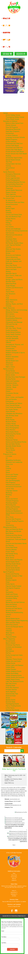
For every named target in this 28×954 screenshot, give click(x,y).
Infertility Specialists (12, 338)
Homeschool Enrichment (13, 486)
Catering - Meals (11, 387)
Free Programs (10, 482)
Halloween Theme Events (14, 659)
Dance (8, 472)
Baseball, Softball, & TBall (14, 576)
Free (11, 807)
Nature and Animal (12, 499)
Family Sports (10, 584)
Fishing (8, 223)
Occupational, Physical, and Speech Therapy (14, 345)
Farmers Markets (11, 549)
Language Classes (12, 491)
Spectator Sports (11, 273)
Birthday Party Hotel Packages (15, 377)
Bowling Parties (11, 379)
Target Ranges (10, 286)
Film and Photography (13, 480)
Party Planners (10, 430)
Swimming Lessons (12, 624)
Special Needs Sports (13, 618)
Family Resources (9, 172)
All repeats (19, 818)
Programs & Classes (9, 454)
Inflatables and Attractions (14, 413)
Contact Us (14, 880)
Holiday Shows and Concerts (15, 677)
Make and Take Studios (13, 249)
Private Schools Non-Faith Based (16, 154)
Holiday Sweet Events (13, 679)
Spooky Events (10, 700)
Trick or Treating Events (13, 706)
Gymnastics (9, 592)
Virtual (8, 523)
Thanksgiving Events (12, 704)
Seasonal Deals (11, 696)
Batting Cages (10, 208)
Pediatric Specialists (12, 357)
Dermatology (10, 326)
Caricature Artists (11, 383)
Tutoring (8, 166)
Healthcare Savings (12, 336)
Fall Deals (9, 649)
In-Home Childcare (12, 135)
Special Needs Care (12, 361)
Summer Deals (10, 702)
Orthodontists (10, 348)
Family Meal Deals (11, 547)
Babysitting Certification (13, 460)
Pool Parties (9, 438)
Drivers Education (11, 476)
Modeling (8, 495)
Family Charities (11, 176)
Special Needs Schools (13, 160)
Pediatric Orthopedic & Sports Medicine (15, 353)
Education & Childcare (10, 121)
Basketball (9, 578)
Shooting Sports (11, 610)
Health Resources (9, 308)
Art (7, 458)
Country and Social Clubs (14, 214)
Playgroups (9, 188)
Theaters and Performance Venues (14, 289)
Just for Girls (10, 489)
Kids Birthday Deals (12, 415)
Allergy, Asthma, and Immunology (16, 310)
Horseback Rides (11, 239)
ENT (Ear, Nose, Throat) (13, 328)
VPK (7, 170)
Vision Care (9, 365)
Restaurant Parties (12, 440)
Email (2, 931)
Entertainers (10, 401)
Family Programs (11, 478)
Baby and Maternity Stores (14, 529)
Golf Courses (10, 233)
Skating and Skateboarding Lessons (14, 613)
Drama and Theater (12, 474)
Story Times (9, 517)
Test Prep (9, 162)
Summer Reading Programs (15, 521)
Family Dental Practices (13, 332)
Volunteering (10, 525)
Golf (7, 590)
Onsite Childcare (11, 141)
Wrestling (9, 635)
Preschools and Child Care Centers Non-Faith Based (14, 148)
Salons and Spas (11, 269)
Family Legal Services (13, 178)
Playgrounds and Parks (13, 259)
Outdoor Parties (11, 424)
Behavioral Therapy (12, 312)
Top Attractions (10, 294)
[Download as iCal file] (21, 812)
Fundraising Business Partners (15, 182)
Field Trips (9, 221)
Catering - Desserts (12, 385)
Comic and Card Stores (13, 537)
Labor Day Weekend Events (15, 681)
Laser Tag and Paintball (13, 245)
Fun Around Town (8, 198)
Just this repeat (20, 819)
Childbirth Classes (11, 320)
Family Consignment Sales (14, 655)
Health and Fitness (12, 594)
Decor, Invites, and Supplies (15, 397)
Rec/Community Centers (13, 267)
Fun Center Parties (12, 409)
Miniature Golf (10, 251)
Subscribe (12, 949)
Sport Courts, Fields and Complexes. (13, 276)
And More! (14, 895)
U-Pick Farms (10, 708)
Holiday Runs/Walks (12, 673)
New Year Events (11, 683)
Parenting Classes (11, 503)
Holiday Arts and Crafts (13, 661)
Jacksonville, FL (14, 892)
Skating (8, 271)
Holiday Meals (10, 667)
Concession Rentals (12, 393)
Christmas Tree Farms (13, 645)
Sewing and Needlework (13, 511)
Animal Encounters (12, 204)
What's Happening (9, 639)
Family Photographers (13, 180)
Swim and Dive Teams (13, 623)
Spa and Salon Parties (13, 444)
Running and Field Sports (14, 608)
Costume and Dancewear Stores (16, 543)
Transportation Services (13, 164)
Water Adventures (11, 300)
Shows (8, 698)
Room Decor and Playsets (14, 560)
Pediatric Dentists (11, 350)
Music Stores (10, 558)
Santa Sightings (11, 692)
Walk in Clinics (10, 367)
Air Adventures (10, 200)
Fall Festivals (10, 651)
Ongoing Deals (10, 685)
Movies (8, 253)
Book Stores (10, 533)
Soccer (8, 616)
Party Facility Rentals (12, 426)
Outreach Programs (12, 501)
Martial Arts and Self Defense (15, 602)
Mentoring (9, 493)
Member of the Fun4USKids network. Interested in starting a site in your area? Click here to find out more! (14, 886)
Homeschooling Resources (14, 184)
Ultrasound (9, 363)
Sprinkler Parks (10, 281)
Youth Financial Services (13, 196)
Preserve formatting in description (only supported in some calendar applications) (14, 826)
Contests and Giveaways (14, 647)
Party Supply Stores (12, 432)
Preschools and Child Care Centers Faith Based (14, 144)
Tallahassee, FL (14, 894)
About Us (14, 878)
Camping (8, 212)
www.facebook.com (15, 799)
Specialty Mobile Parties (13, 446)
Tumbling (8, 629)
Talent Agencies (11, 194)
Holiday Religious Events (13, 671)
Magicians (9, 417)
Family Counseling (11, 330)
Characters (9, 389)
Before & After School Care (14, 123)
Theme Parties (10, 450)
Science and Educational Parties (16, 442)
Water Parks (10, 302)
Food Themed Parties (13, 405)
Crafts (8, 470)
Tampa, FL (14, 890)
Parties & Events (8, 369)
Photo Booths (10, 436)
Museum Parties (11, 421)
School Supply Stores (12, 562)
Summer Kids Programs (13, 519)
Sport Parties (10, 448)
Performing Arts (11, 505)
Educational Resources (13, 129)
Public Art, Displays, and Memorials (13, 262)
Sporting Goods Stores (13, 564)
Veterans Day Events (12, 710)
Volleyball (9, 631)
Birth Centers (10, 314)
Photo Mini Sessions (12, 687)
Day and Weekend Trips (13, 216)
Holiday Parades (11, 669)
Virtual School (10, 168)
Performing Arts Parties (13, 434)
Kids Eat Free (10, 555)
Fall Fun (8, 653)
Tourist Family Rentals (13, 568)
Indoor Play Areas (11, 241)
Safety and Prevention (13, 507)
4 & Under (9, 456)
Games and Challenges (13, 229)
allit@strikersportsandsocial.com (13, 805)
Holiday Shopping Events (14, 675)
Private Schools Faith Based (15, 151)
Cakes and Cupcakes (12, 381)
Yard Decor (9, 452)
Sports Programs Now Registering (16, 620)
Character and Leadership (14, 462)
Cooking (8, 468)
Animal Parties (10, 371)
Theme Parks (10, 292)
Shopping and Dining (9, 527)
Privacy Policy (14, 876)
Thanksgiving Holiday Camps (15, 117)
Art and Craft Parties (12, 373)
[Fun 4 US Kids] (14, 7)
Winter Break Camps (12, 119)
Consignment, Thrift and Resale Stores (16, 540)
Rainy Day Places (11, 265)
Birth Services (10, 316)
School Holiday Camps (13, 115)
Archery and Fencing (12, 574)
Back (14, 845)
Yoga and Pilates (11, 637)
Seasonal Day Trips (12, 694)
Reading (8, 156)
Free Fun (8, 225)
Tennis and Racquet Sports (14, 627)
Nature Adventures (12, 257)
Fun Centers (10, 227)
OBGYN (8, 342)
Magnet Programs (11, 139)
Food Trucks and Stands (13, 407)
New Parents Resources (13, 186)
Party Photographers (12, 428)
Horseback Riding (11, 598)
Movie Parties (10, 420)
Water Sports (10, 633)
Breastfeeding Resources (14, 318)
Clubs (7, 466)
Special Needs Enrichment (14, 513)
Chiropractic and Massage (14, 322)
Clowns (8, 391)
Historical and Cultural (13, 484)
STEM (8, 515)
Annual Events (10, 641)
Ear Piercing (9, 545)
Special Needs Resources (14, 190)
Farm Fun (9, 657)
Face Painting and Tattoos (14, 403)
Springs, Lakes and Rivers (14, 279)
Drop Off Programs (12, 127)
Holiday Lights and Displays (14, 665)
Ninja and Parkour (11, 604)
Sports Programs (8, 572)
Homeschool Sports (12, 596)
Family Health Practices (13, 334)
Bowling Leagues (11, 580)
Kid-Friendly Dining (12, 553)
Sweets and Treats (12, 566)
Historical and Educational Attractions (14, 236)
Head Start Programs (12, 131)
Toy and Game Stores (13, 570)
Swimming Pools (11, 283)
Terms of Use (14, 875)
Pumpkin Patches (11, 689)
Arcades (8, 206)
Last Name (3, 942)
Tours (7, 296)
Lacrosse (9, 600)
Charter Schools (11, 125)
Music (7, 497)
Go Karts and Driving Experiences (16, 231)
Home (14, 873)
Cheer (8, 582)
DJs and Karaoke (11, 399)
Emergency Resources (13, 174)
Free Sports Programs (13, 588)
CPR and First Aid (11, 324)
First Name (3, 937)
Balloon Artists (10, 375)
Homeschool (10, 133)
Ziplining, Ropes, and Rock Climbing (14, 305)
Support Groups (11, 192)
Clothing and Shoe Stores (14, 535)
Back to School (10, 643)
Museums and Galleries (13, 255)
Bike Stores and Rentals (13, 531)
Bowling (8, 210)
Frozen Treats (10, 551)
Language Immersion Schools (15, 137)
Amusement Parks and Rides (15, 202)
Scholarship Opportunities (14, 158)
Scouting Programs (12, 509)
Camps (5, 113)
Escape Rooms (10, 218)
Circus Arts (9, 464)
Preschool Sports (11, 606)
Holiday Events (10, 663)
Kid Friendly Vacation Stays (14, 243)
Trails (7, 298)
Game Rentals (10, 411)
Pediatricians (10, 359)
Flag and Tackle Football (13, 586)
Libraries (8, 247)
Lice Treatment (10, 340)
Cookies (8, 395)
